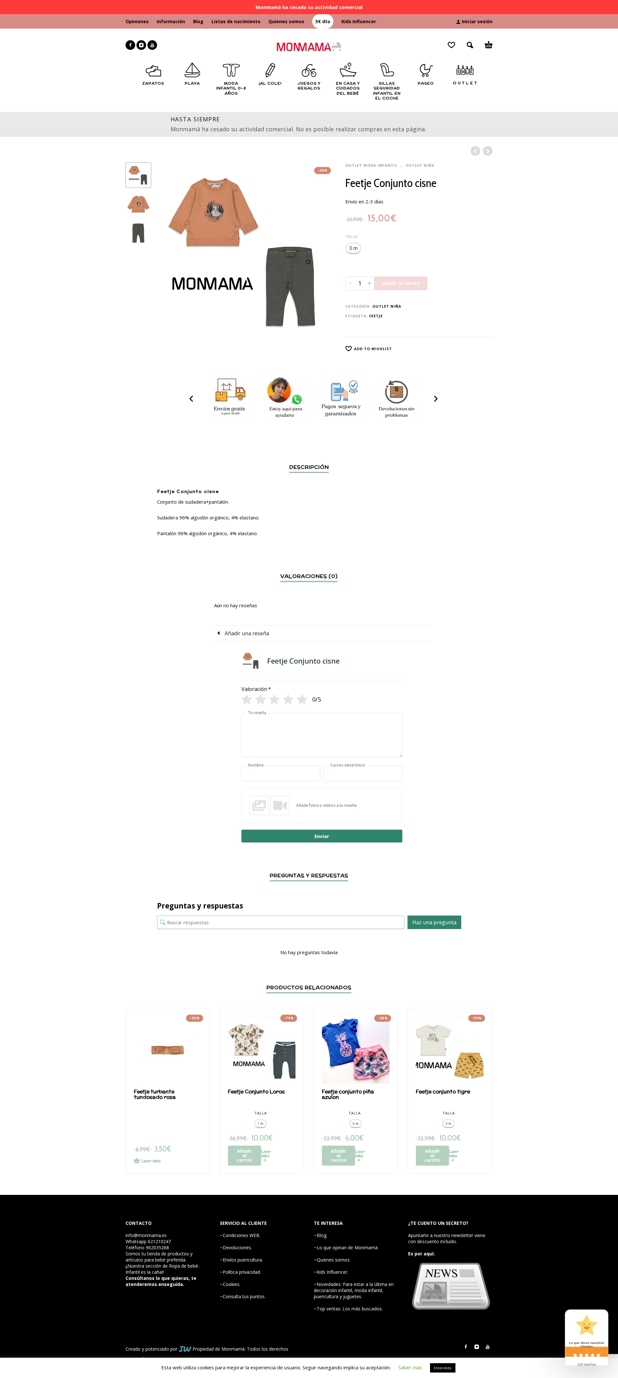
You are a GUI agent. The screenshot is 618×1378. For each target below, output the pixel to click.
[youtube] (152, 45)
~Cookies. (230, 1284)
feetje (376, 315)
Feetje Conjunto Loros (256, 1091)
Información (171, 21)
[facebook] (130, 45)
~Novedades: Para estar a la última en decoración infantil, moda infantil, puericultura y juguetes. (354, 1290)
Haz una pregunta (434, 922)
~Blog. (320, 1235)
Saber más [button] (410, 1367)
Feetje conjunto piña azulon (348, 1094)
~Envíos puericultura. (241, 1260)
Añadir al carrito (401, 283)
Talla (351, 236)
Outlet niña (420, 165)
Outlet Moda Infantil (371, 165)
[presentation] (170, 251)
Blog (198, 21)
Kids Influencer (359, 21)
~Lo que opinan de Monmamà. (346, 1247)
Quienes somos (286, 21)
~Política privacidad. (240, 1272)
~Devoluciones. (236, 1247)
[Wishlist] (451, 45)
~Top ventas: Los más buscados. (348, 1309)
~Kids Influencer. (331, 1272)
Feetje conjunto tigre (443, 1091)
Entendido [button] (443, 1367)
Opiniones (137, 21)
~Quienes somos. (332, 1260)
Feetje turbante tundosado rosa (155, 1094)
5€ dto (322, 21)
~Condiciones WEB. (240, 1235)
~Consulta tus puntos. (243, 1296)
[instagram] (141, 45)
